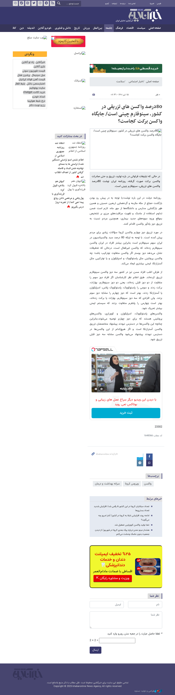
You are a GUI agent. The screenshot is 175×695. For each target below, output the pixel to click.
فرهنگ (119, 28)
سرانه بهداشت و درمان (107, 484)
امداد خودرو (38, 97)
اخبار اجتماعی (136, 81)
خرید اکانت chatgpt (34, 92)
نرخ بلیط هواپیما (36, 101)
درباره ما (122, 3)
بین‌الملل (97, 28)
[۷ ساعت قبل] (75, 147)
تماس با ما (132, 3)
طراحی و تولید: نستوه (144, 691)
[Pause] (95, 389)
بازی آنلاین (39, 67)
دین (22, 28)
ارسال (95, 650)
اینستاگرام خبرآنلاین (40, 3)
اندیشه (31, 28)
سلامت (120, 81)
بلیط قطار (20, 84)
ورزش (86, 28)
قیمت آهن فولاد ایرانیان (32, 80)
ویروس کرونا (132, 484)
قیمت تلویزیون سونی (33, 71)
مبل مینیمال (38, 75)
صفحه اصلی (155, 28)
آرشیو (107, 3)
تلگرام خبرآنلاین (46, 3)
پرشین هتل (23, 75)
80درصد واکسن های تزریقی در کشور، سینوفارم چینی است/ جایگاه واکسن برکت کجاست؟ (127, 114)
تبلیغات (114, 3)
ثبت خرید (126, 413)
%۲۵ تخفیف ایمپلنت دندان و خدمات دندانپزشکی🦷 (113, 560)
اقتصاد (130, 28)
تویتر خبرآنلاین (33, 3)
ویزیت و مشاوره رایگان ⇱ (112, 578)
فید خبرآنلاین (52, 3)
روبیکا (15, 3)
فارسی (159, 3)
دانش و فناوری (63, 28)
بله (21, 3)
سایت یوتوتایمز (37, 88)
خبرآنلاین (138, 15)
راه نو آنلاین (28, 62)
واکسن (148, 484)
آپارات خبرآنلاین (27, 3)
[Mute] (101, 389)
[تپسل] (92, 66)
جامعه (109, 28)
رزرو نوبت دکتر (37, 105)
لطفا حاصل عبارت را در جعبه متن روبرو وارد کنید (134, 634)
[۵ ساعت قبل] (75, 185)
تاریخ (77, 28)
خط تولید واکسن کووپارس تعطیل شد (132, 525)
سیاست (141, 28)
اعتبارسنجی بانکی (35, 84)
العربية (152, 3)
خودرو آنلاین (44, 28)
